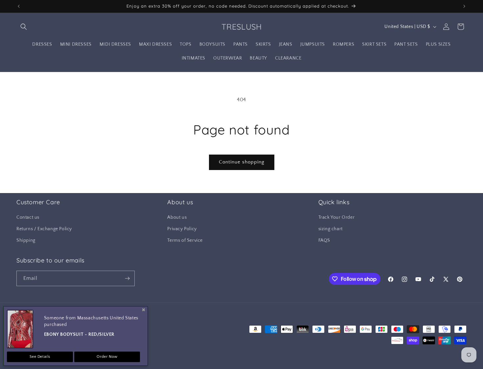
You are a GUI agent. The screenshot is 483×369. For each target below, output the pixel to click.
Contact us (27, 217)
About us (177, 217)
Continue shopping (241, 162)
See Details (40, 357)
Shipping (25, 240)
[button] (23, 26)
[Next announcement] (464, 6)
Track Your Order (336, 217)
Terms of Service (185, 240)
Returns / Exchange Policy (44, 229)
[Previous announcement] (19, 6)
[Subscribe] (127, 278)
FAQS (324, 240)
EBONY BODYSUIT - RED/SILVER (79, 334)
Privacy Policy (181, 229)
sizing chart (330, 229)
